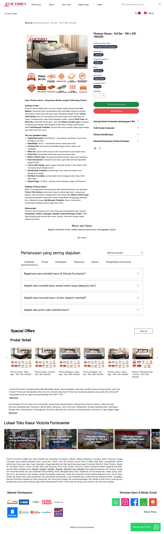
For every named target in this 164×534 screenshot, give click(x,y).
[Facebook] (134, 502)
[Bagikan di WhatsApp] (100, 148)
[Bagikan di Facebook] (95, 148)
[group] (82, 362)
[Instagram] (125, 502)
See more (13, 398)
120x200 (50, 469)
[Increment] (103, 95)
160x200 (58, 469)
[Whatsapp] (156, 527)
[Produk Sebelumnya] (6, 357)
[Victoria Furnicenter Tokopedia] (143, 502)
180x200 (67, 469)
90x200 (35, 469)
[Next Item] (155, 439)
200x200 (80, 469)
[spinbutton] (99, 95)
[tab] (29, 262)
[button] (37, 4)
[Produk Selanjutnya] (157, 357)
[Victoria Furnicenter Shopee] (153, 502)
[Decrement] (95, 95)
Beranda (29, 22)
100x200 (42, 469)
